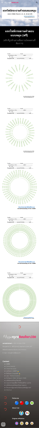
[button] (2, 2)
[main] (19, 37)
